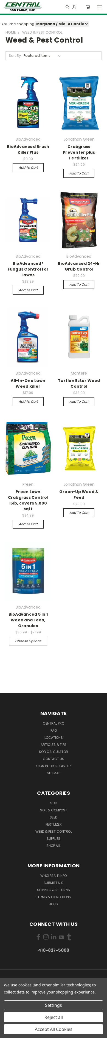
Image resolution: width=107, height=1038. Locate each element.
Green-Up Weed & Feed (79, 494)
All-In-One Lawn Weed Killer (28, 383)
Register (63, 766)
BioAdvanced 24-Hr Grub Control (79, 266)
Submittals (53, 882)
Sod (53, 803)
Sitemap (53, 773)
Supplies (53, 838)
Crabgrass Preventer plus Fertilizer (79, 152)
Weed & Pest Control (53, 831)
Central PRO (53, 723)
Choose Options (28, 641)
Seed (53, 817)
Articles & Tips (53, 744)
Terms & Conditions (53, 897)
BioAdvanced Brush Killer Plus (28, 149)
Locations (53, 737)
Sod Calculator (53, 751)
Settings (53, 1005)
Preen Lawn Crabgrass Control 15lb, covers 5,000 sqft (28, 500)
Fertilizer (54, 824)
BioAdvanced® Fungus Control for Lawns (28, 269)
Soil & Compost (53, 810)
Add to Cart (28, 167)
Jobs (53, 904)
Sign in (42, 766)
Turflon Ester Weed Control (79, 383)
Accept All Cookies (53, 1029)
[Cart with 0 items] (88, 7)
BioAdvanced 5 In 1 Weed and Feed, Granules (28, 620)
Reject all (53, 1017)
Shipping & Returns (53, 890)
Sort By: (15, 55)
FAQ (53, 730)
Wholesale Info (53, 875)
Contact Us (53, 759)
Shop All (53, 845)
